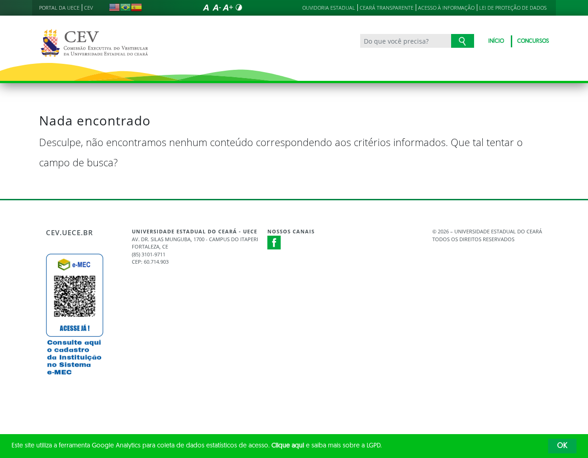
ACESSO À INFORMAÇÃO (446, 7)
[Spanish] (136, 7)
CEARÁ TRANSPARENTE (386, 7)
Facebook (274, 242)
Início (496, 41)
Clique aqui (287, 445)
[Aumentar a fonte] (227, 7)
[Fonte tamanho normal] (205, 7)
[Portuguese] (125, 7)
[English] (114, 7)
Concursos (533, 41)
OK (562, 446)
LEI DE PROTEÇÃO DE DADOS (513, 7)
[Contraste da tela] (238, 7)
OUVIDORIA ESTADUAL (328, 7)
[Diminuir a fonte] (216, 7)
